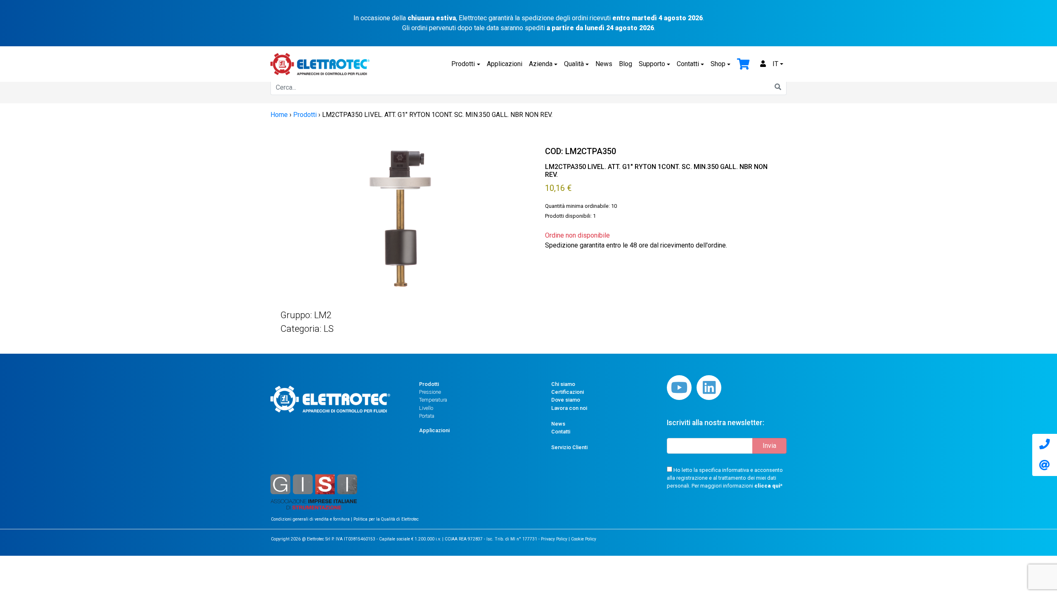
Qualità (574, 64)
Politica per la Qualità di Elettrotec (386, 519)
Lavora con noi (569, 408)
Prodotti (463, 64)
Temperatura (433, 400)
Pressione (430, 392)
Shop (718, 64)
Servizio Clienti (569, 447)
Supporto (652, 64)
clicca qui (767, 486)
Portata (426, 416)
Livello (426, 408)
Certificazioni (567, 392)
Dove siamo (565, 400)
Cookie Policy (583, 539)
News (603, 64)
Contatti (688, 64)
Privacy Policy (554, 539)
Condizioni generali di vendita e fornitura (311, 519)
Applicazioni (504, 64)
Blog (625, 64)
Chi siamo (563, 384)
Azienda (540, 64)
